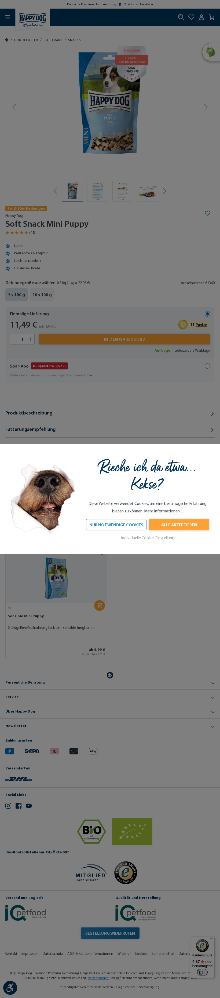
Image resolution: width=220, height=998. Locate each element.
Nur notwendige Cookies (116, 524)
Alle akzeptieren (179, 524)
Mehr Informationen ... (163, 510)
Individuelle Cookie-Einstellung (147, 537)
